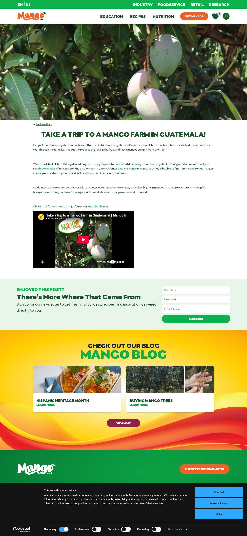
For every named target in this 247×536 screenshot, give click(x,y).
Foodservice (171, 4)
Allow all (219, 492)
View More (123, 423)
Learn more (45, 404)
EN (20, 4)
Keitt (119, 168)
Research (219, 4)
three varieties (46, 168)
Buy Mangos (194, 16)
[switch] (96, 529)
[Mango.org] (87, 469)
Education (111, 16)
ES (28, 4)
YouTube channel (98, 206)
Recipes (138, 16)
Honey (133, 168)
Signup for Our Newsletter (204, 468)
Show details (175, 529)
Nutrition (163, 16)
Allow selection (219, 503)
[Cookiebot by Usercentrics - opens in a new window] (21, 529)
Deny (219, 514)
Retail (197, 4)
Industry (143, 4)
